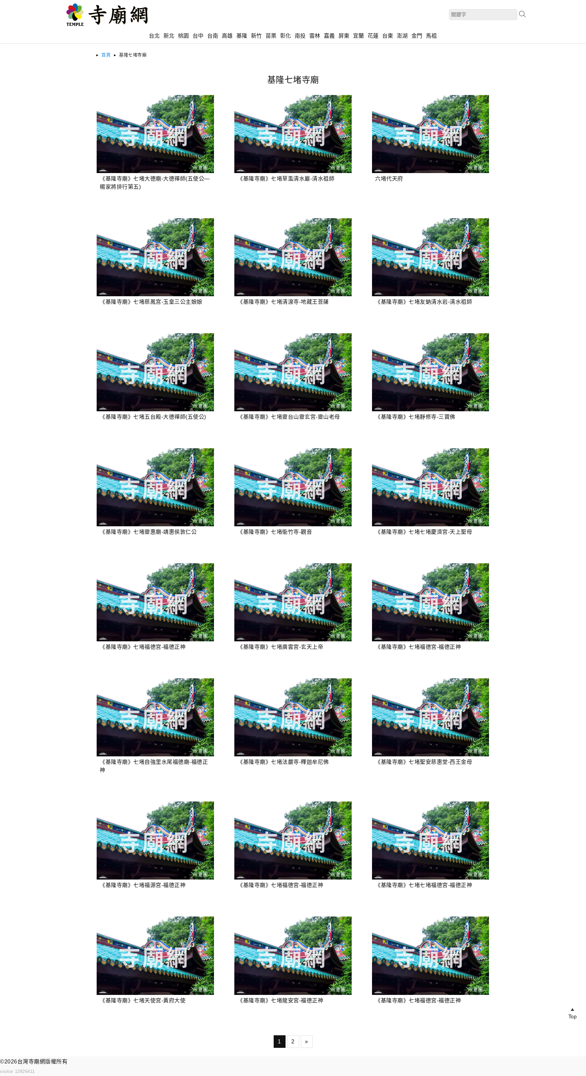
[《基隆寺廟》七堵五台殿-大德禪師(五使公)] (155, 372)
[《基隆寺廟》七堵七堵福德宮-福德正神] (430, 840)
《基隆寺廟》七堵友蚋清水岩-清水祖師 (423, 302)
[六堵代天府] (430, 134)
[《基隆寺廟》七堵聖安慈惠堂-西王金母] (430, 717)
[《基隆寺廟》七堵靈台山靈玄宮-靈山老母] (292, 372)
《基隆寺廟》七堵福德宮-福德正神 (142, 647)
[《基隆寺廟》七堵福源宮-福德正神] (155, 840)
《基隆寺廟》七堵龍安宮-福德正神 (280, 1000)
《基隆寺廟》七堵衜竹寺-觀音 (274, 532)
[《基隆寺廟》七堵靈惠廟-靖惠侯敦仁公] (155, 487)
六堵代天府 (389, 179)
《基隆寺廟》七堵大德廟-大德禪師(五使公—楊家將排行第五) (155, 183)
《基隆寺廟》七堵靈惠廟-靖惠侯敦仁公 (148, 532)
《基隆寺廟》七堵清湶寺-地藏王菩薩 (283, 302)
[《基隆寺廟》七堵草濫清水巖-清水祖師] (292, 134)
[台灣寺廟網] (106, 27)
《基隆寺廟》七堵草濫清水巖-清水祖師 (285, 179)
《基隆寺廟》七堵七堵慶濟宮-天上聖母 (423, 532)
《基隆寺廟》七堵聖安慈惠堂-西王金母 (423, 762)
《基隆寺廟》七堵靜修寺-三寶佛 (415, 417)
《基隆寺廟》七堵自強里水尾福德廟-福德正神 (154, 766)
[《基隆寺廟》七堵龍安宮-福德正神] (292, 956)
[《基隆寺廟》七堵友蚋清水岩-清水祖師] (430, 257)
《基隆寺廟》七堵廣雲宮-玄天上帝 (280, 647)
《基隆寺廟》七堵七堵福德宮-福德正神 (423, 885)
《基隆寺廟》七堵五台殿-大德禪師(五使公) (153, 417)
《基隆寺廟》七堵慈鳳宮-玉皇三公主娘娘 (151, 302)
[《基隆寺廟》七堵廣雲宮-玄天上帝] (292, 602)
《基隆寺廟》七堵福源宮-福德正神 (142, 885)
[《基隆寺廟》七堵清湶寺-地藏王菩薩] (292, 257)
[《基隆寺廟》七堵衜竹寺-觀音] (292, 487)
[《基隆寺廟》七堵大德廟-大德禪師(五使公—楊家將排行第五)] (155, 134)
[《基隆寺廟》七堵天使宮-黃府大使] (155, 956)
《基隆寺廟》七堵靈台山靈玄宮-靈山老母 (288, 417)
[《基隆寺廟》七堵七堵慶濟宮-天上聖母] (430, 487)
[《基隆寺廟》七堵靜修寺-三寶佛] (430, 372)
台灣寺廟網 (31, 1061)
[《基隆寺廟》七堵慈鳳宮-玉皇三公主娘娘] (155, 257)
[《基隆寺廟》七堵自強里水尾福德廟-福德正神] (155, 717)
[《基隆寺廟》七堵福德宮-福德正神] (155, 602)
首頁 (106, 54)
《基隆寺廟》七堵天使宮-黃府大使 (142, 1000)
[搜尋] (522, 14)
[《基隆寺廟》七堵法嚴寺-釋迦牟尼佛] (292, 717)
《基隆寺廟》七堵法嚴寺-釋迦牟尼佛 (283, 762)
